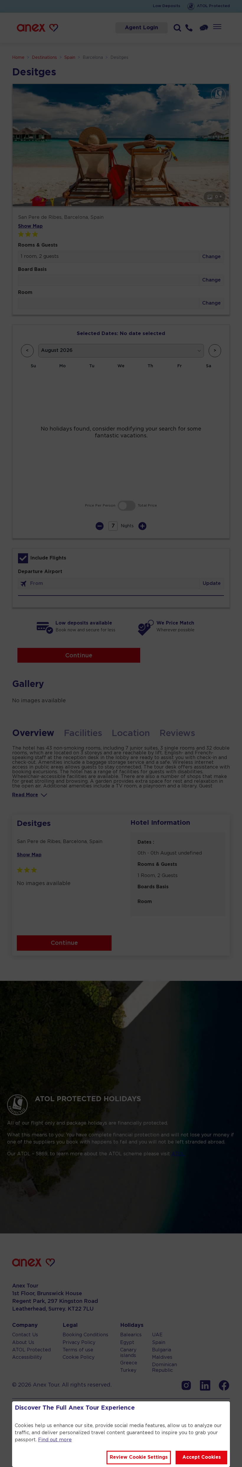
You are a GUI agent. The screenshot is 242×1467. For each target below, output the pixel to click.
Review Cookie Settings (139, 1457)
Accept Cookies (201, 1457)
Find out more (55, 1440)
